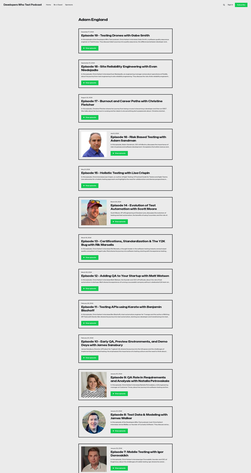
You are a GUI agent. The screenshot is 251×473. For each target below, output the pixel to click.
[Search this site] (224, 4)
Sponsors (69, 5)
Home (48, 5)
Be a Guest (58, 5)
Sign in (230, 5)
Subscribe (241, 5)
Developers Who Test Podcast (23, 5)
